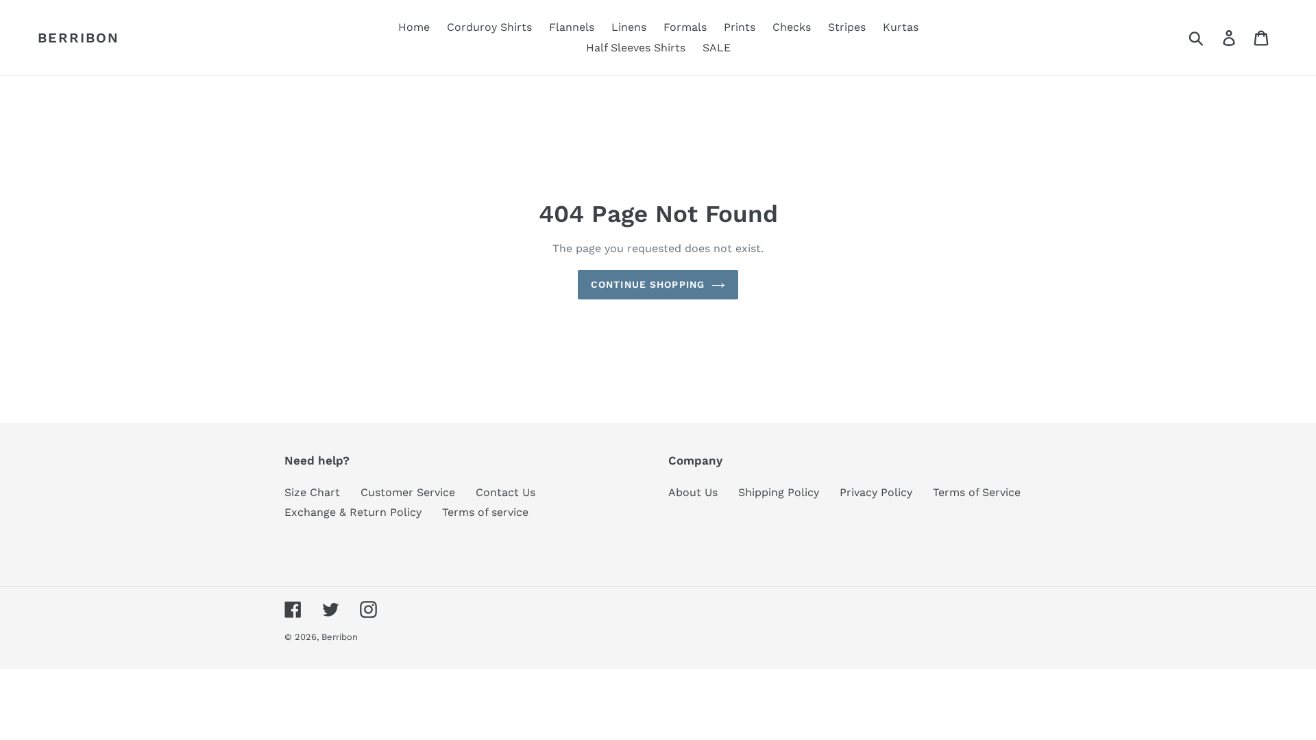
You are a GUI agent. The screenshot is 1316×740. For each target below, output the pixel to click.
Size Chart (312, 492)
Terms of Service (977, 492)
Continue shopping (648, 284)
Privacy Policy (876, 492)
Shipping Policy (778, 492)
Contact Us (505, 492)
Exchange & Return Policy (353, 512)
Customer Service (408, 492)
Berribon (78, 37)
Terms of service (485, 512)
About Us (693, 492)
